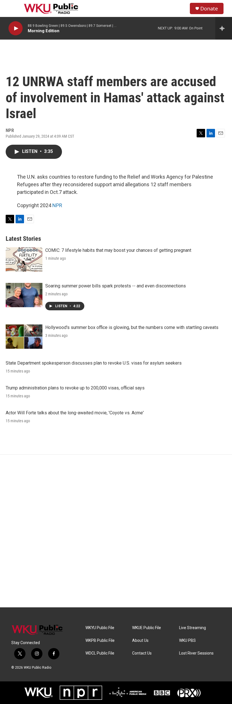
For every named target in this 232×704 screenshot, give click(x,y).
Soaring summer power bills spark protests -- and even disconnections (115, 286)
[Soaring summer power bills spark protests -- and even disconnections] (24, 295)
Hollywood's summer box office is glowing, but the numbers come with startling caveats (131, 327)
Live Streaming (192, 628)
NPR (57, 205)
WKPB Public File (100, 640)
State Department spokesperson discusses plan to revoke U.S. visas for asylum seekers (94, 363)
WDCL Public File (99, 653)
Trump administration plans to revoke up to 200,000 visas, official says (75, 388)
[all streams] (223, 28)
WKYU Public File (99, 628)
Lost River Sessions (196, 653)
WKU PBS (187, 640)
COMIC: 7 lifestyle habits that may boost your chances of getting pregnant (118, 250)
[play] (15, 28)
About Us (140, 640)
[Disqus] (116, 531)
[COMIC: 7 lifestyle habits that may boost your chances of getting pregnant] (24, 259)
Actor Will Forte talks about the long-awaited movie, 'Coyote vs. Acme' (75, 412)
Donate (209, 9)
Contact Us (142, 653)
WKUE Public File (146, 628)
